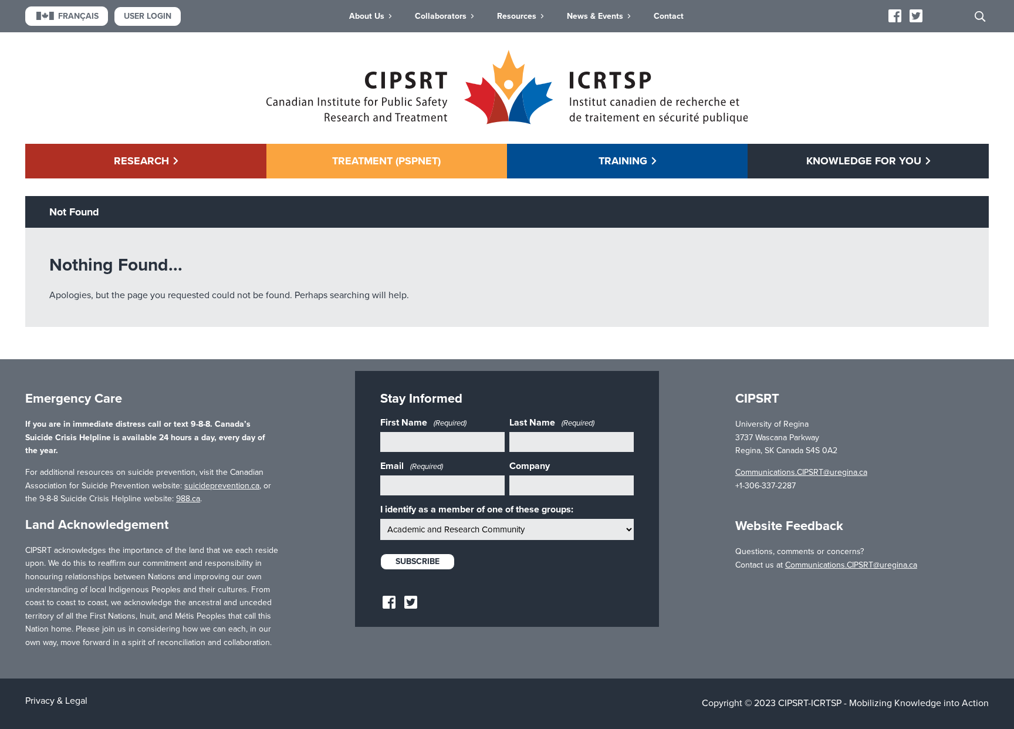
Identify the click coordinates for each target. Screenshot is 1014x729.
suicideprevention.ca (221, 486)
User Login (147, 16)
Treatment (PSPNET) (386, 160)
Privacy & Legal (56, 701)
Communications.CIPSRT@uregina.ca (801, 472)
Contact (669, 16)
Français (78, 16)
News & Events (595, 16)
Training (623, 160)
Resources (516, 16)
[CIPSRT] (507, 121)
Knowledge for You (863, 160)
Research (141, 160)
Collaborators (441, 16)
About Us (366, 16)
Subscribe (418, 561)
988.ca (188, 499)
